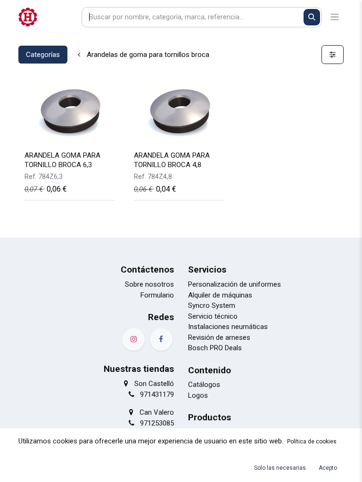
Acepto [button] (328, 468)
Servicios (207, 269)
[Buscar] (312, 17)
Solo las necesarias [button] (280, 468)
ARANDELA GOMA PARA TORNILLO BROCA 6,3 (62, 160)
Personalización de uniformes (234, 284)
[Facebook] (161, 339)
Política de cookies (312, 441)
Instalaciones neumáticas (228, 326)
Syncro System (211, 305)
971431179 (157, 394)
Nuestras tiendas (139, 368)
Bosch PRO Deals (215, 348)
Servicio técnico (213, 316)
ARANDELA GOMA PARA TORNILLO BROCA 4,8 (172, 160)
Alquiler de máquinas (220, 295)
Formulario (157, 295)
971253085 (157, 423)
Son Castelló (154, 383)
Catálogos (204, 384)
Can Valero (157, 412)
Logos (198, 395)
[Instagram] (133, 339)
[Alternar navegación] (335, 17)
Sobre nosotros (149, 284)
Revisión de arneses (219, 337)
